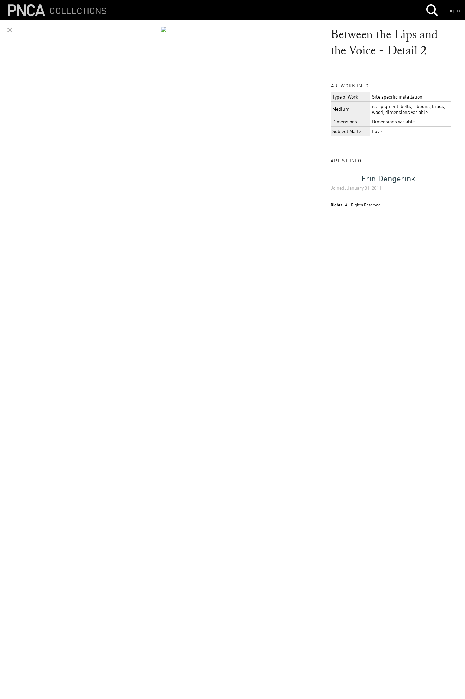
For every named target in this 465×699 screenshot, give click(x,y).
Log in (452, 10)
